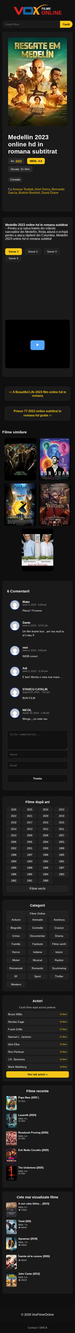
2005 (29, 842)
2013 (29, 829)
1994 (13, 861)
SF (16, 976)
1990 (13, 867)
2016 (45, 822)
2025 (29, 809)
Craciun (59, 927)
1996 (45, 854)
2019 (61, 816)
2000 (45, 848)
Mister (16, 960)
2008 (45, 835)
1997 (29, 854)
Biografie (16, 927)
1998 (13, 854)
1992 (45, 861)
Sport (37, 976)
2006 (13, 842)
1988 (45, 867)
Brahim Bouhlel (29, 192)
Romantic (37, 968)
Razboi (59, 960)
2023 (19, 161)
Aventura (59, 919)
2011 (61, 829)
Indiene (37, 952)
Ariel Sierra (42, 189)
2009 (29, 835)
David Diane (49, 192)
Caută (66, 24)
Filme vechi (37, 888)
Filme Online (37, 913)
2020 (45, 816)
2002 (13, 848)
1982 (13, 880)
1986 (13, 874)
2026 (13, 809)
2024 (45, 809)
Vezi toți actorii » (38, 1074)
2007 (61, 835)
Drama (59, 935)
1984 (45, 874)
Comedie (15, 179)
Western (16, 984)
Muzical (37, 960)
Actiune (16, 919)
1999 (61, 848)
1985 (29, 874)
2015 (61, 822)
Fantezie (37, 943)
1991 (61, 861)
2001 (29, 848)
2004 (45, 842)
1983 (61, 874)
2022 (13, 816)
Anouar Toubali (23, 189)
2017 (29, 822)
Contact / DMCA (37, 1327)
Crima (16, 935)
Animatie (37, 919)
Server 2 (33, 251)
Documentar (37, 935)
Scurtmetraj (59, 968)
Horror (16, 952)
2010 (13, 835)
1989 (29, 867)
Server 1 (13, 251)
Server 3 (52, 251)
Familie (16, 943)
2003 (61, 842)
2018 (13, 822)
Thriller (59, 976)
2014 (13, 829)
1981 (29, 880)
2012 (45, 829)
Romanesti (15, 968)
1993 (29, 861)
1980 (45, 880)
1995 (61, 854)
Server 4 (13, 258)
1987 (61, 867)
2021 (29, 816)
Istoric (59, 952)
